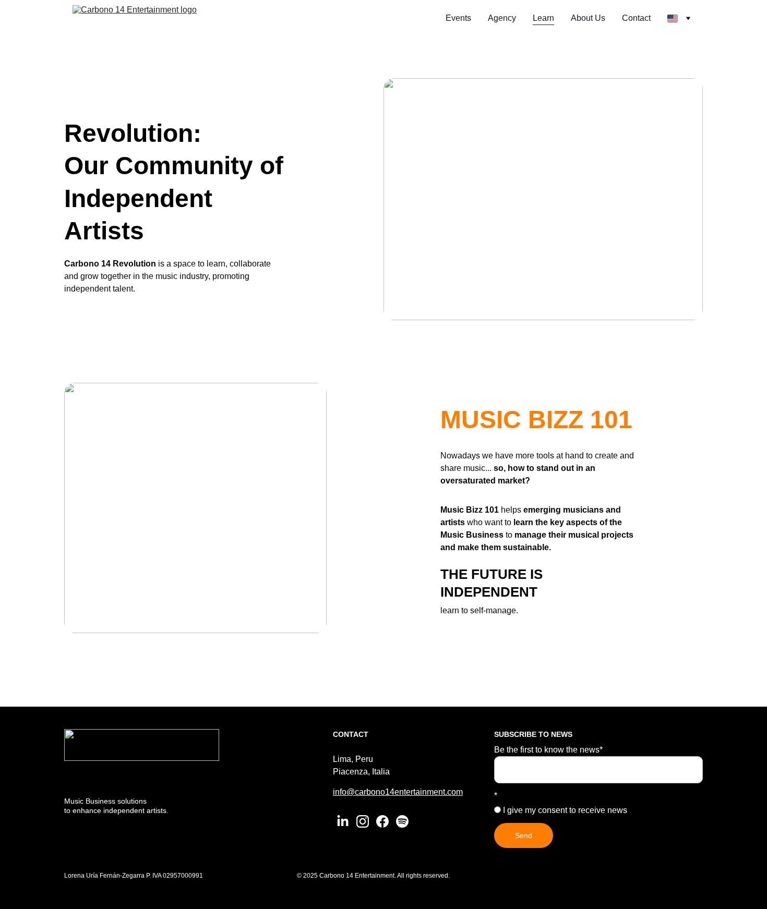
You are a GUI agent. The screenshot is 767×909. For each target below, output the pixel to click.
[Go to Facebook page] (382, 821)
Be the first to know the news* (548, 749)
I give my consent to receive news (564, 810)
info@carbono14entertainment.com (398, 791)
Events (458, 18)
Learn (543, 18)
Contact (636, 18)
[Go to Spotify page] (402, 821)
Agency (502, 18)
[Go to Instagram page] (362, 821)
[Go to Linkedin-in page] (343, 821)
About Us (588, 18)
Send (523, 835)
